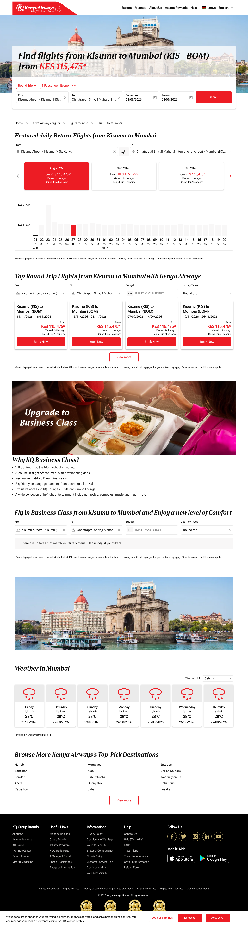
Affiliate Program (60, 844)
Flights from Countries (171, 888)
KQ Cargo (18, 844)
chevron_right (230, 176)
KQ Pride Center (21, 850)
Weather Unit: (193, 678)
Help (194, 7)
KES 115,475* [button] (62, 66)
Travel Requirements (136, 856)
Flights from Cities (146, 888)
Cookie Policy (94, 856)
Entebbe (166, 764)
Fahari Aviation (21, 856)
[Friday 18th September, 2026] (211, 230)
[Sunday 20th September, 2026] (224, 230)
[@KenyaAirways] (183, 836)
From (21, 95)
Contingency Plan (97, 867)
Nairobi (20, 764)
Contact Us (130, 833)
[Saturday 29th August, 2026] (85, 230)
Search (214, 97)
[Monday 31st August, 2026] (98, 230)
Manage (140, 7)
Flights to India (78, 123)
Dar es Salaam (170, 771)
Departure (132, 95)
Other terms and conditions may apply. (201, 367)
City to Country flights (198, 888)
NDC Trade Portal (60, 850)
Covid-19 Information (136, 861)
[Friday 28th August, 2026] (79, 230)
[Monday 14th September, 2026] (186, 230)
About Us (155, 7)
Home (19, 123)
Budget (130, 285)
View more (124, 800)
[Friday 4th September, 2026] (123, 230)
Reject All (190, 917)
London (20, 777)
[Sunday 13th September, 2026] (180, 230)
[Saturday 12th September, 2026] (174, 230)
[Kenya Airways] (172, 836)
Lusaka (165, 789)
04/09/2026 (169, 99)
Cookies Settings (162, 917)
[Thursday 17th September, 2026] (205, 230)
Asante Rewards (176, 7)
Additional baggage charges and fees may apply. (156, 367)
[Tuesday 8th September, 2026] (148, 230)
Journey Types (189, 285)
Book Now (41, 342)
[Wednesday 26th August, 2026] (66, 230)
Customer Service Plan (100, 861)
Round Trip (25, 85)
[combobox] (40, 99)
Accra (18, 783)
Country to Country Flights (97, 888)
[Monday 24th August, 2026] (54, 229)
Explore (126, 7)
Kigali (91, 771)
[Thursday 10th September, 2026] (161, 230)
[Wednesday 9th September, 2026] (155, 230)
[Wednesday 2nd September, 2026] (111, 230)
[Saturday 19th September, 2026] (217, 230)
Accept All (217, 917)
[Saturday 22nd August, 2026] (41, 230)
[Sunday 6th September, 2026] (136, 230)
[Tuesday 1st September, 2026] (104, 230)
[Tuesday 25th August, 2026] (60, 230)
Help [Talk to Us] (133, 839)
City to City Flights (123, 888)
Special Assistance (61, 861)
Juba (91, 789)
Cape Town (22, 789)
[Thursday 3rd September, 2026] (117, 230)
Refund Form (132, 867)
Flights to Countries (49, 888)
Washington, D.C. (172, 777)
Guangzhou (95, 783)
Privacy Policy (94, 833)
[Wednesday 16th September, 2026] (199, 230)
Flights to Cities (71, 888)
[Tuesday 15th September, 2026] (192, 230)
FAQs (127, 844)
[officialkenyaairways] (195, 836)
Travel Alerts (131, 850)
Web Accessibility (97, 873)
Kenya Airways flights (45, 123)
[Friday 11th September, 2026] (167, 230)
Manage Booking (60, 833)
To (73, 95)
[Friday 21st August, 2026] (35, 235)
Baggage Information (62, 867)
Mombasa (95, 764)
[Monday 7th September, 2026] (142, 230)
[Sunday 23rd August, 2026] (48, 220)
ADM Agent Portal (60, 856)
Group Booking (59, 839)
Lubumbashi (96, 777)
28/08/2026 (134, 99)
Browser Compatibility (100, 850)
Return (166, 95)
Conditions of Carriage (100, 839)
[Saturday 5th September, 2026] (129, 230)
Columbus (167, 783)
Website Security (96, 844)
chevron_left (18, 176)
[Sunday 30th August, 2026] (92, 229)
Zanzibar (21, 771)
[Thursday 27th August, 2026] (73, 230)
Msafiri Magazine (22, 861)
